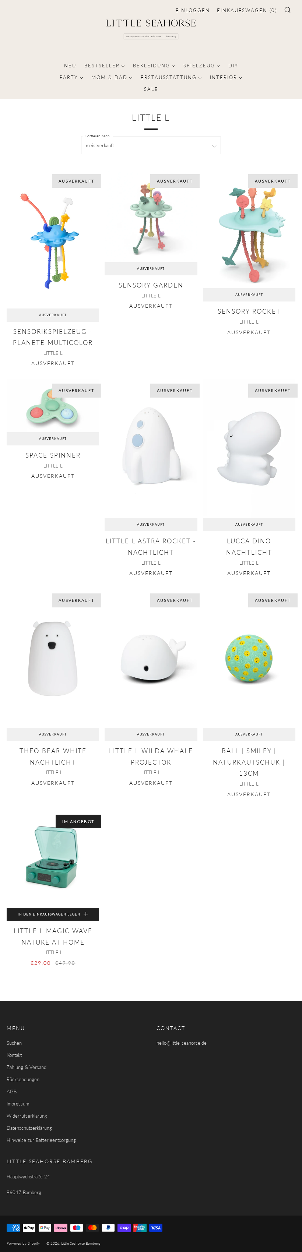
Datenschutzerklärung (29, 1128)
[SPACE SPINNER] (53, 405)
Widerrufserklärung (27, 1116)
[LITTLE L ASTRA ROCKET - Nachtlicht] (151, 448)
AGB (12, 1091)
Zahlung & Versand (26, 1067)
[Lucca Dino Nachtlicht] (249, 448)
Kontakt (14, 1055)
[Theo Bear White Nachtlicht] (53, 658)
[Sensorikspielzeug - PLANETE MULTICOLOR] (53, 239)
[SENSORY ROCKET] (249, 229)
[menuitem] (70, 65)
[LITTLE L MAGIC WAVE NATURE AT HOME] (53, 859)
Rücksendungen (23, 1079)
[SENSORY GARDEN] (151, 216)
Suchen (14, 1043)
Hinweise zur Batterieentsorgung (41, 1140)
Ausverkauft (53, 315)
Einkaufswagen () (247, 10)
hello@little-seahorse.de (182, 1043)
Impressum (18, 1104)
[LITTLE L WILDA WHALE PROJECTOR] (151, 658)
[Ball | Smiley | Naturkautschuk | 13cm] (249, 658)
